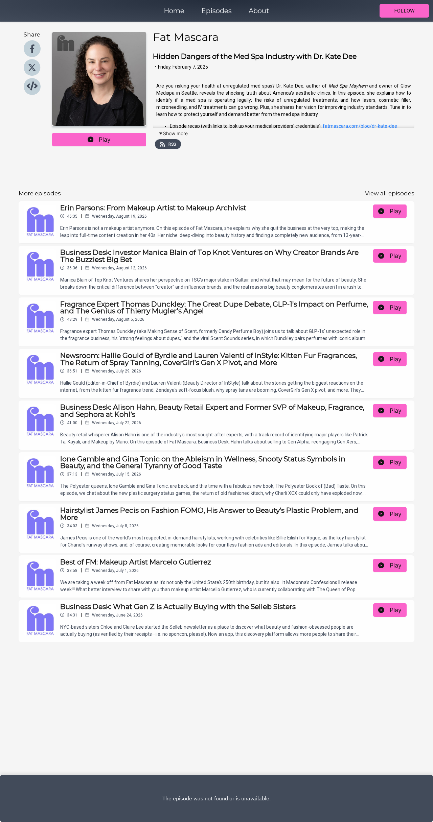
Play (105, 139)
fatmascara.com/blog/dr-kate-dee (360, 126)
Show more (175, 133)
